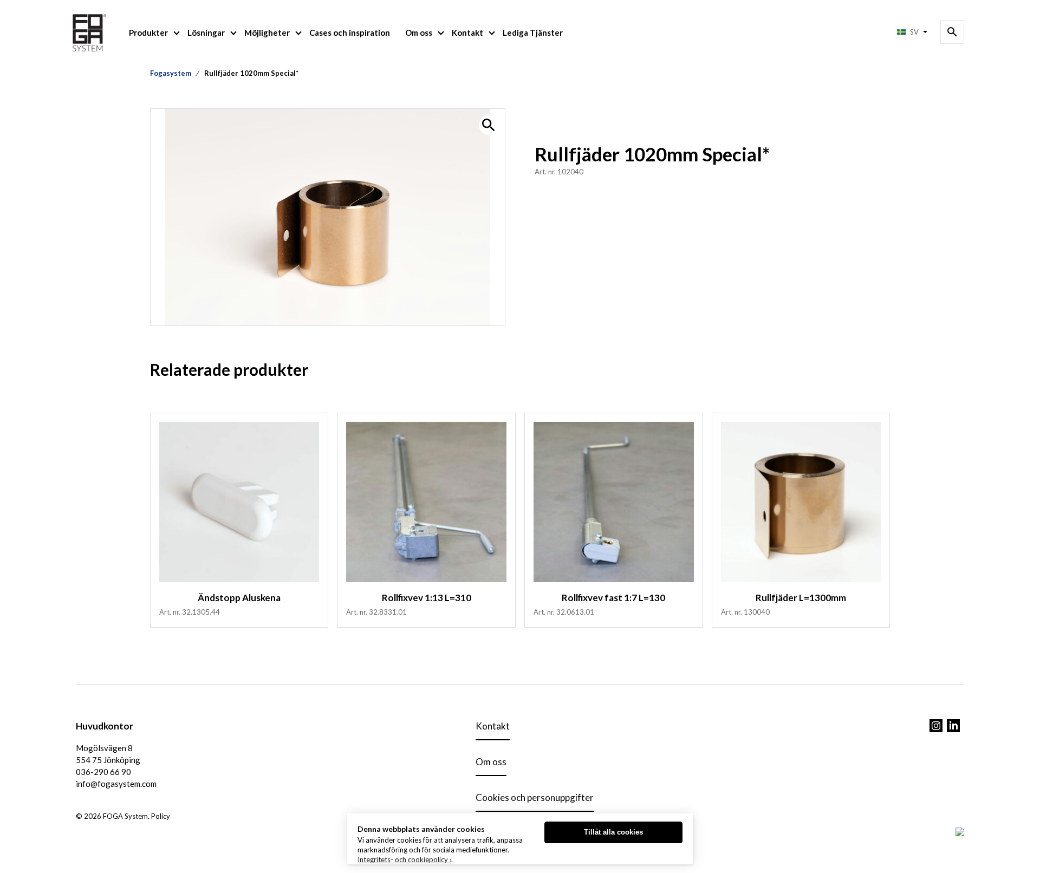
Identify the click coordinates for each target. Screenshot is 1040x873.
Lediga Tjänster (533, 32)
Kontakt (467, 32)
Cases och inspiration (349, 32)
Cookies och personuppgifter (535, 797)
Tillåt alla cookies (613, 832)
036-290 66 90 (103, 772)
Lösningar (206, 32)
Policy (160, 816)
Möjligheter (267, 32)
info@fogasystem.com (116, 784)
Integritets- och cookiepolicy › (404, 859)
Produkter (148, 32)
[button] (488, 125)
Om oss (418, 32)
